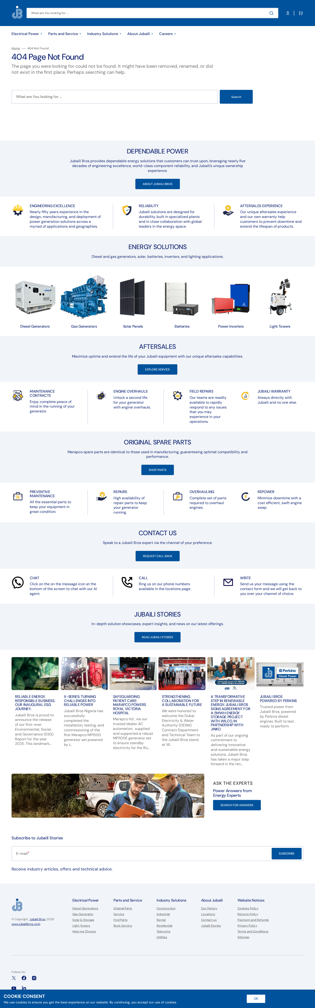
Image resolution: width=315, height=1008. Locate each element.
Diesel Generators (85, 908)
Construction (166, 908)
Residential (164, 926)
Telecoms (163, 931)
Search (236, 97)
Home (16, 48)
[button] (288, 13)
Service (118, 914)
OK (256, 998)
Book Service (122, 926)
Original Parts (122, 908)
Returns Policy (248, 914)
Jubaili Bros (37, 919)
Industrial (163, 914)
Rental (161, 920)
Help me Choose (84, 931)
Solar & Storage (83, 920)
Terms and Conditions (253, 931)
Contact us (209, 920)
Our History (209, 908)
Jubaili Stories (211, 926)
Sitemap (243, 937)
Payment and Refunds (253, 920)
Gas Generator (82, 914)
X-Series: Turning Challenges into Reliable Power (80, 700)
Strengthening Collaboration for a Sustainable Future (182, 700)
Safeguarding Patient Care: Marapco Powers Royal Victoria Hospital (129, 704)
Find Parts (120, 920)
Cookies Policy (248, 908)
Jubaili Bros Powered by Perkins (278, 698)
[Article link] (35, 715)
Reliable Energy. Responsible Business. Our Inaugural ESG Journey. (35, 702)
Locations (208, 914)
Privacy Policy (247, 926)
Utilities (162, 937)
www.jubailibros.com (26, 924)
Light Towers (81, 926)
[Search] (272, 13)
